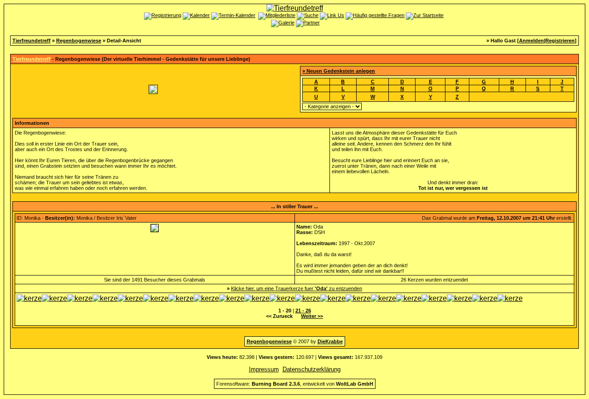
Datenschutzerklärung (312, 369)
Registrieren (560, 40)
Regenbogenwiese (78, 40)
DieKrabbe (330, 341)
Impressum (264, 369)
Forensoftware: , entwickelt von (294, 384)
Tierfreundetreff (31, 40)
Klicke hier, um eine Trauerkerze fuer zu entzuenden (296, 288)
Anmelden (531, 40)
